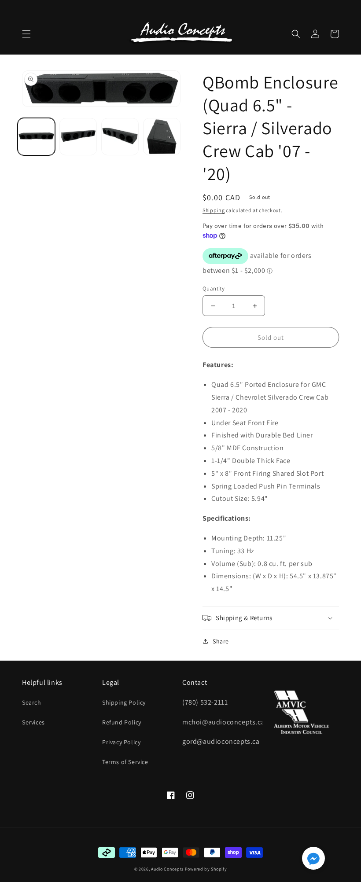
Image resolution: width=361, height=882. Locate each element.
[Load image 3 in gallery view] (120, 136)
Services (33, 722)
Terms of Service (125, 762)
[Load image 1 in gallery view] (36, 136)
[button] (26, 34)
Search (31, 702)
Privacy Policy (121, 742)
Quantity (214, 288)
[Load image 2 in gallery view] (78, 136)
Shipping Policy (124, 702)
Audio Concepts (167, 869)
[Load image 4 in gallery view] (161, 136)
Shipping (214, 210)
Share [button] (221, 641)
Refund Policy (121, 722)
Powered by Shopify (206, 869)
